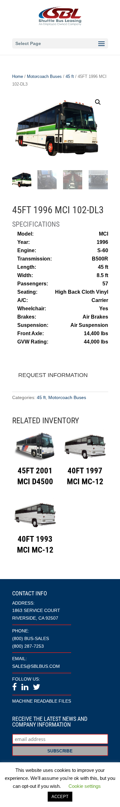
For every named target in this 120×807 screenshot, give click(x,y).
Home (17, 76)
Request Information (53, 375)
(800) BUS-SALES (30, 638)
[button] (98, 102)
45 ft (70, 76)
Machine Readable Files (41, 701)
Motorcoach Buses (44, 76)
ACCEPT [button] (60, 796)
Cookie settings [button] (84, 786)
